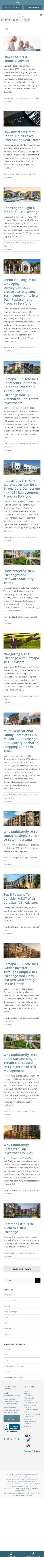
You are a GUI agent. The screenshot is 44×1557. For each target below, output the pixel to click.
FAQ (6, 1354)
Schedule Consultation (14, 1377)
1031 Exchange (20, 98)
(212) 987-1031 (14, 1410)
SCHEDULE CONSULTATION (12, 1418)
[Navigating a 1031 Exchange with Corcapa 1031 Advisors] (22, 641)
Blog (6, 1360)
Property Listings (30, 1421)
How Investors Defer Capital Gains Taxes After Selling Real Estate (22, 136)
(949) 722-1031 (22, 2)
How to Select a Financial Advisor (17, 59)
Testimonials (28, 1417)
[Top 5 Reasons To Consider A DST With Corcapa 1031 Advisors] (22, 881)
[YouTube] (18, 1439)
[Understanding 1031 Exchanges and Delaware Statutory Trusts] (22, 557)
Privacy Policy (25, 1477)
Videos (37, 98)
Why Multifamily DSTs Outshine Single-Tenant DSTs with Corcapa (22, 835)
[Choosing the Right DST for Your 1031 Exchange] (22, 194)
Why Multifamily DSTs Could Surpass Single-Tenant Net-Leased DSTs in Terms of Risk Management (20, 1063)
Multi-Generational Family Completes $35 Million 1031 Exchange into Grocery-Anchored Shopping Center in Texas (21, 741)
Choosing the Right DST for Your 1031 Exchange (21, 210)
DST (33, 98)
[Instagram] (15, 1439)
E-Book (7, 1372)
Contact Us (27, 1424)
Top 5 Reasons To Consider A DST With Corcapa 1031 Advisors (21, 898)
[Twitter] (8, 1439)
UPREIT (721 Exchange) (32, 1414)
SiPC (35, 1481)
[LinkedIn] (11, 1439)
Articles (28, 98)
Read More (7, 101)
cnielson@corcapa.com (12, 1395)
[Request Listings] (11, 1553)
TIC (11, 447)
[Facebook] (4, 1439)
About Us (27, 1393)
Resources (27, 1419)
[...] (11, 92)
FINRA (25, 1481)
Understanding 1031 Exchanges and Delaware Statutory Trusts (19, 577)
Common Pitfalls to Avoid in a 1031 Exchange (18, 1228)
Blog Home (9, 1294)
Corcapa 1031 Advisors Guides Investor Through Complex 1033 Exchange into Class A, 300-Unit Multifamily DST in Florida (21, 974)
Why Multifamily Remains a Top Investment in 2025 (18, 1149)
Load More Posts (22, 1269)
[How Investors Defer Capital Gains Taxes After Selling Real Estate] (22, 118)
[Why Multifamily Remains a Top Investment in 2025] (22, 1132)
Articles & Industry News (14, 1366)
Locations (27, 1426)
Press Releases (9, 798)
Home (26, 1391)
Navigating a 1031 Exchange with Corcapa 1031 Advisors (21, 658)
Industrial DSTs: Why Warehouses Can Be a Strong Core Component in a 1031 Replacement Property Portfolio (22, 488)
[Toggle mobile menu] (41, 15)
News (38, 1190)
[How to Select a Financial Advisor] (22, 43)
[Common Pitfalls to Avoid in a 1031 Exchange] (22, 1210)
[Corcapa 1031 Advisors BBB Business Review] (12, 1425)
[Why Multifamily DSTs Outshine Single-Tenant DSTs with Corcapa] (22, 818)
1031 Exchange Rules (31, 1403)
